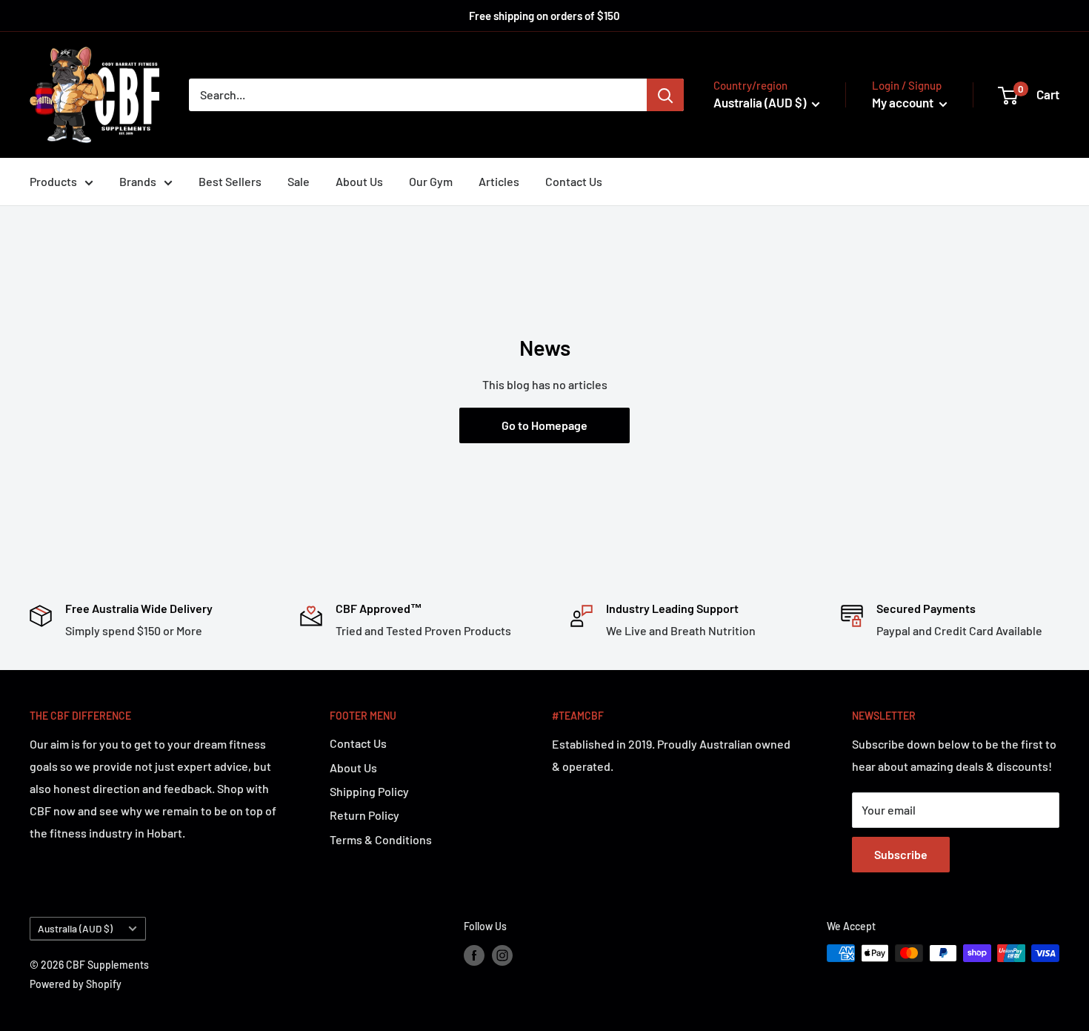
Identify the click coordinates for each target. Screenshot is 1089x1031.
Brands (137, 181)
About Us (359, 181)
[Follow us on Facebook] (474, 954)
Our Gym (431, 181)
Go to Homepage (544, 425)
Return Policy (364, 815)
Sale (298, 181)
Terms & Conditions (381, 839)
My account (904, 102)
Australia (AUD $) (75, 928)
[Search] (665, 95)
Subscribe (901, 854)
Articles (499, 181)
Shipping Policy (369, 791)
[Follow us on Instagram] (502, 954)
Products (53, 181)
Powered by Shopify (75, 984)
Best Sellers (230, 181)
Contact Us (573, 181)
